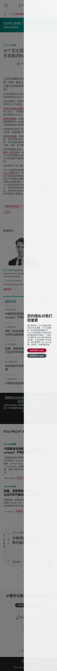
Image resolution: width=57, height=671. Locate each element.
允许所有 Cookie (37, 350)
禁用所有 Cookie (37, 356)
